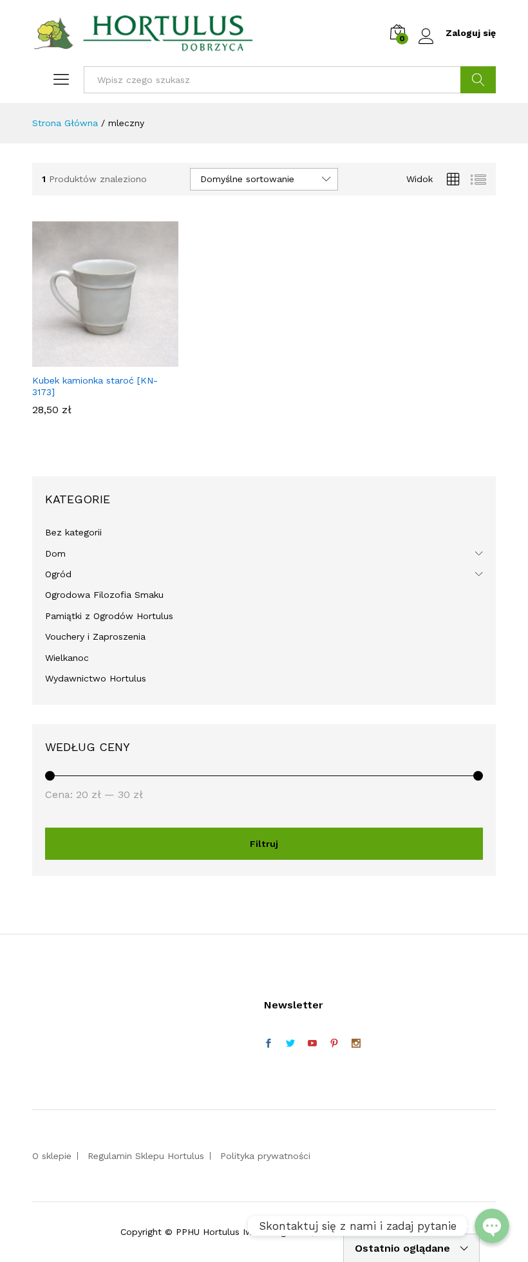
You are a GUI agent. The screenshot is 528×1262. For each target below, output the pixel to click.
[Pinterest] (334, 1044)
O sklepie (51, 1156)
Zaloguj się (471, 33)
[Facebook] (268, 1044)
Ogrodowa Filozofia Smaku (104, 594)
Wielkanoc (67, 658)
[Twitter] (290, 1044)
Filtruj (264, 844)
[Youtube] (312, 1044)
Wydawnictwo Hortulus (95, 678)
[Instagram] (356, 1044)
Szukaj (478, 79)
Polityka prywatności (265, 1156)
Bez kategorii (73, 532)
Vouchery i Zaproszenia (95, 636)
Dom (55, 553)
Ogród (58, 574)
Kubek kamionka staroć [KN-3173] (95, 386)
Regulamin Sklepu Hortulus (146, 1156)
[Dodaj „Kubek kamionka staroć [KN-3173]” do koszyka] (103, 359)
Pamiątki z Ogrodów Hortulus (109, 616)
